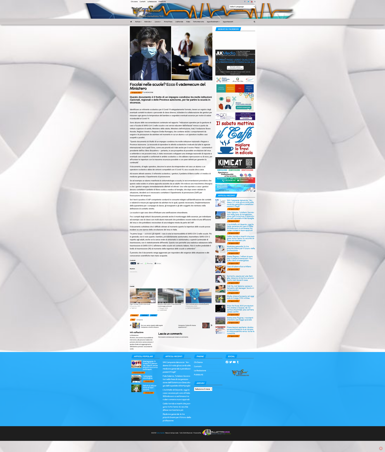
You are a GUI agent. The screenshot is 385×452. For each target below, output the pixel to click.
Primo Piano (168, 22)
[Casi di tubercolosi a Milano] (220, 269)
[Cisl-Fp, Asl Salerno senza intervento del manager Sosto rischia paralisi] (220, 289)
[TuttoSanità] (131, 22)
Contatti (142, 2)
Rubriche (147, 22)
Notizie (137, 22)
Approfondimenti (213, 22)
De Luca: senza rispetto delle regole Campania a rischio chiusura (152, 326)
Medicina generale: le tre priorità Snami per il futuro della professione (241, 248)
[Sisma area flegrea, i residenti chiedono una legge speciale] (220, 320)
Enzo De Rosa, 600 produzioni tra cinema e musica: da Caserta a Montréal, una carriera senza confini (240, 308)
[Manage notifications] (380, 448)
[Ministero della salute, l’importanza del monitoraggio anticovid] (171, 295)
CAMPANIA (144, 315)
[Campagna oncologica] (136, 378)
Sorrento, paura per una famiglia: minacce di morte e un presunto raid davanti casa (240, 278)
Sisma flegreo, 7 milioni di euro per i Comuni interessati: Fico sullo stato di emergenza (240, 258)
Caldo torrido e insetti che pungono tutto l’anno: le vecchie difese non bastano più (241, 238)
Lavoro (157, 22)
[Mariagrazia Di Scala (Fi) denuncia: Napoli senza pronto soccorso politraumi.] (136, 364)
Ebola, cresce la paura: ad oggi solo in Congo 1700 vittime (240, 297)
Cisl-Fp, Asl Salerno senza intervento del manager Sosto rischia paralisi (240, 288)
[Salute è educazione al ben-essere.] (136, 388)
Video (188, 22)
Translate (251, 10)
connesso (169, 337)
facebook (245, 1)
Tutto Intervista (198, 22)
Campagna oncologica (147, 377)
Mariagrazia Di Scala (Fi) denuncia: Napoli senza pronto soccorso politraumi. (150, 365)
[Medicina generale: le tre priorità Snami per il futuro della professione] (220, 249)
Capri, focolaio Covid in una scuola (140, 304)
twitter (248, 1)
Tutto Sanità (160, 433)
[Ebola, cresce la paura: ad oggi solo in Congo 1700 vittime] (220, 299)
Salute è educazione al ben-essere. (150, 387)
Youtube (251, 1)
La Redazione (152, 2)
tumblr (255, 1)
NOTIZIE (153, 315)
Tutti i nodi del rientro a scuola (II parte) (197, 304)
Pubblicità (162, 2)
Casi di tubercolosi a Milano (239, 266)
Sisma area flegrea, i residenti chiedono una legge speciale (240, 318)
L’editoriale (179, 22)
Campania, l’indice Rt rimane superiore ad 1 (187, 326)
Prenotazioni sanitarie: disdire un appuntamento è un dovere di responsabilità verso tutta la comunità (240, 330)
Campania (139, 320)
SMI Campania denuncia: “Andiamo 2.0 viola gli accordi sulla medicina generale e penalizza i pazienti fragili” (240, 203)
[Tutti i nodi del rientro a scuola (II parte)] (199, 295)
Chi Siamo (198, 362)
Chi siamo (134, 2)
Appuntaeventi (228, 22)
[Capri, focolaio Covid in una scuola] (143, 295)
